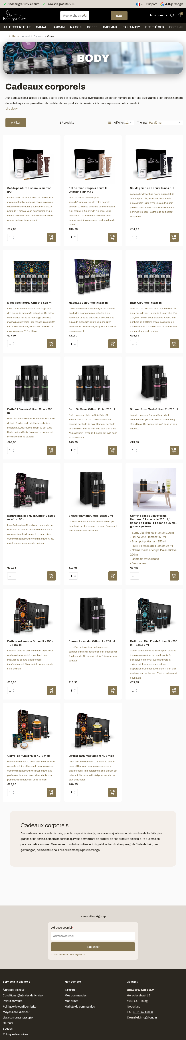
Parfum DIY (131, 27)
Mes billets (71, 1000)
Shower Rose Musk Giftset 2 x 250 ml (154, 409)
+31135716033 (143, 1012)
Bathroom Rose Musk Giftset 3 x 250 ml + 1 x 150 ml (31, 517)
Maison (76, 27)
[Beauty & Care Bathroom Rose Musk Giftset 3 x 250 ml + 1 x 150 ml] (31, 489)
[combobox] (74, 15)
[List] (109, 122)
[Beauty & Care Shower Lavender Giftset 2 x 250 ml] (93, 615)
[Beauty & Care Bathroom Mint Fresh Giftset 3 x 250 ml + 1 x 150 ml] (154, 615)
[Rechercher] (84, 15)
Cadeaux (110, 27)
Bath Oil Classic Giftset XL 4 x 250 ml (29, 411)
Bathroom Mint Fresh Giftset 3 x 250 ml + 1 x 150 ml (153, 643)
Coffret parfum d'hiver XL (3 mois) (29, 755)
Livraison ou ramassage (18, 1017)
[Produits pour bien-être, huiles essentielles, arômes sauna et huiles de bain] (21, 15)
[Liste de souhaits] (172, 15)
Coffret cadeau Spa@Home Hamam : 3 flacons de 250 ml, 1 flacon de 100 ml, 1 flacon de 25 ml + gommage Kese (153, 521)
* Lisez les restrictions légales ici (68, 954)
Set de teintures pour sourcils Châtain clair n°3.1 (88, 190)
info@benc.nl (148, 1017)
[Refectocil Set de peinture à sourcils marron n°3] (31, 162)
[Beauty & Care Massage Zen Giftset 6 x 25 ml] (93, 276)
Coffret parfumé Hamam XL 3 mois (91, 755)
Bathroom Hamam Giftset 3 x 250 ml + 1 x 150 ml (31, 643)
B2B (119, 15)
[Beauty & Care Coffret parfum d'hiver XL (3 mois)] (31, 729)
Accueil (26, 36)
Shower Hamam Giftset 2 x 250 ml (91, 515)
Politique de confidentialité (20, 1006)
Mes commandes (76, 995)
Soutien (8, 1028)
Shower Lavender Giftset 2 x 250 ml (92, 641)
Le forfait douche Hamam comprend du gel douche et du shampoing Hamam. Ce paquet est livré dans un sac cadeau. (93, 526)
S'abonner (93, 946)
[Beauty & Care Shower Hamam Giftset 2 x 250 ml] (93, 489)
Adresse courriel (62, 927)
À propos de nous (14, 989)
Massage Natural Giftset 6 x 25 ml (29, 302)
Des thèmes (154, 27)
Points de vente (13, 1000)
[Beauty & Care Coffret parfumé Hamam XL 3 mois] (93, 729)
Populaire (177, 27)
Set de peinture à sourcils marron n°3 (29, 190)
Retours (8, 1023)
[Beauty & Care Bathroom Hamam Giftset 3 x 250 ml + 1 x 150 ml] (31, 615)
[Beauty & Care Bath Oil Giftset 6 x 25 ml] (154, 276)
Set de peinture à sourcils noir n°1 (152, 188)
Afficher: (119, 122)
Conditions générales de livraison (23, 995)
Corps (92, 27)
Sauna (41, 27)
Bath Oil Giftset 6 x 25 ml (146, 302)
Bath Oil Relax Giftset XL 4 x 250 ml (92, 409)
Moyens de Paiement (16, 1012)
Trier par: (142, 122)
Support (151, 4)
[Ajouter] (51, 237)
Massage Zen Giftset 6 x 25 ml (88, 302)
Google (178, 4)
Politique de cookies (15, 1034)
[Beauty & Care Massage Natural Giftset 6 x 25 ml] (31, 276)
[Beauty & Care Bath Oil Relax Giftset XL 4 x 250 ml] (93, 383)
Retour (16, 36)
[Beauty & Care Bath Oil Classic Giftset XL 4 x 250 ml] (31, 383)
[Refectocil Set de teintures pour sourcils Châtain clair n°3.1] (93, 162)
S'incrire (70, 989)
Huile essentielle (17, 27)
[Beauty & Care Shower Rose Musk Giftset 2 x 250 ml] (154, 383)
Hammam (58, 27)
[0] (178, 15)
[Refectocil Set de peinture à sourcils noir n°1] (154, 162)
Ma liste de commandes (80, 1006)
